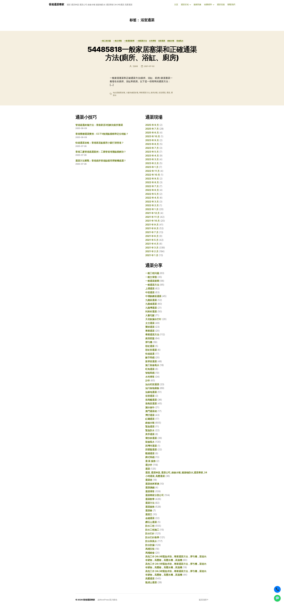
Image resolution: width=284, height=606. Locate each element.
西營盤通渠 (151, 449)
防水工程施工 (152, 529)
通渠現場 (221, 4)
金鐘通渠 (150, 518)
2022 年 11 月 (152, 171)
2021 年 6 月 (152, 236)
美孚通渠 (150, 434)
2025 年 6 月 (152, 132)
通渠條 (148, 510)
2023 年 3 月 (152, 159)
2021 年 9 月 (152, 224)
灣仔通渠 (150, 415)
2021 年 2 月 (151, 251)
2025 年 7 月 (152, 128)
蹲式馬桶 (150, 457)
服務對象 (197, 4)
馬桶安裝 (150, 548)
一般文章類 (117, 41)
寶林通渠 (150, 326)
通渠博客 (150, 491)
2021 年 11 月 (152, 217)
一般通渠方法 (142, 41)
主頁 (176, 4)
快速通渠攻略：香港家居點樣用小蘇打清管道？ (99, 142)
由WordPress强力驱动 (107, 600)
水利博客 (152, 41)
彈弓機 (148, 342)
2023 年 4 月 (152, 155)
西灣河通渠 (151, 445)
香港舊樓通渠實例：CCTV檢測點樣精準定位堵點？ (101, 133)
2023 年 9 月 (152, 140)
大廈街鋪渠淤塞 (132, 92)
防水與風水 (151, 541)
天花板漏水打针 (153, 319)
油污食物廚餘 (152, 388)
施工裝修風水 (152, 365)
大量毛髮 (150, 315)
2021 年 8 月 (152, 228)
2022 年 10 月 (152, 174)
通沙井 (148, 464)
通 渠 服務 (150, 461)
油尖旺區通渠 (152, 384)
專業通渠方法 (144, 92)
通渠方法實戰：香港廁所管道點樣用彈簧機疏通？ (100, 160)
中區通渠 (150, 292)
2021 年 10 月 (152, 220)
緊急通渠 (150, 426)
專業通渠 (150, 330)
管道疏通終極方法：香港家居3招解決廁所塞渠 (99, 125)
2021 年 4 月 (152, 243)
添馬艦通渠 (151, 399)
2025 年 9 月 (152, 125)
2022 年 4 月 (152, 197)
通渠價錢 (150, 487)
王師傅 (135, 66)
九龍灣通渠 (151, 307)
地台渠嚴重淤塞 (119, 92)
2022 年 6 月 (152, 190)
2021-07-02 (149, 66)
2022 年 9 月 (152, 178)
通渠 (168, 92)
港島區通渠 (151, 403)
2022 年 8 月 (152, 182)
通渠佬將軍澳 (152, 483)
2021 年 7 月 (151, 232)
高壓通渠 (150, 578)
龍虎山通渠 (151, 582)
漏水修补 (150, 407)
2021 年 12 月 (152, 213)
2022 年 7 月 (152, 186)
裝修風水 (180, 41)
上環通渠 (150, 288)
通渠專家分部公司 (154, 495)
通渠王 (148, 514)
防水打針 (150, 533)
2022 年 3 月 (152, 201)
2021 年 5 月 (151, 240)
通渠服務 (150, 506)
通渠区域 (185, 4)
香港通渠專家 (56, 4)
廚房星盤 (150, 338)
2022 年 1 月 (151, 209)
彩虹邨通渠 (151, 349)
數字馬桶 (150, 357)
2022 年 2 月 (152, 205)
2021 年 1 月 (151, 255)
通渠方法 (150, 502)
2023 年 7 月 (152, 148)
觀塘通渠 (150, 453)
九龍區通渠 (151, 300)
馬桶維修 (150, 552)
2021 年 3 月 (151, 247)
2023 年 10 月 (152, 136)
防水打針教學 (152, 537)
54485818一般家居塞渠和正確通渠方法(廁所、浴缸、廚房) (142, 53)
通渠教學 (150, 499)
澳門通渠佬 (151, 411)
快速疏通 (150, 353)
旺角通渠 (150, 369)
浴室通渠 (161, 41)
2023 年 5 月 (152, 151)
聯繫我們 (231, 4)
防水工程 (150, 525)
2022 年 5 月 (152, 194)
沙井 (147, 380)
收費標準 (208, 4)
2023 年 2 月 (152, 163)
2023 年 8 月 (152, 144)
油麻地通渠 (151, 392)
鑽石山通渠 (151, 522)
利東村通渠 (151, 311)
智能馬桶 (150, 372)
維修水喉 (170, 41)
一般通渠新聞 (129, 41)
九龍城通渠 (151, 303)
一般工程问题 (106, 41)
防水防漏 (150, 545)
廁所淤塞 (154, 92)
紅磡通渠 (150, 418)
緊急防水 (150, 430)
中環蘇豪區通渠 (153, 296)
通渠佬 (148, 479)
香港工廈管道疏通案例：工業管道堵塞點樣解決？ (100, 151)
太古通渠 (150, 323)
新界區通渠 (151, 361)
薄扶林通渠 (151, 438)
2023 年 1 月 (151, 167)
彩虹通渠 (150, 346)
